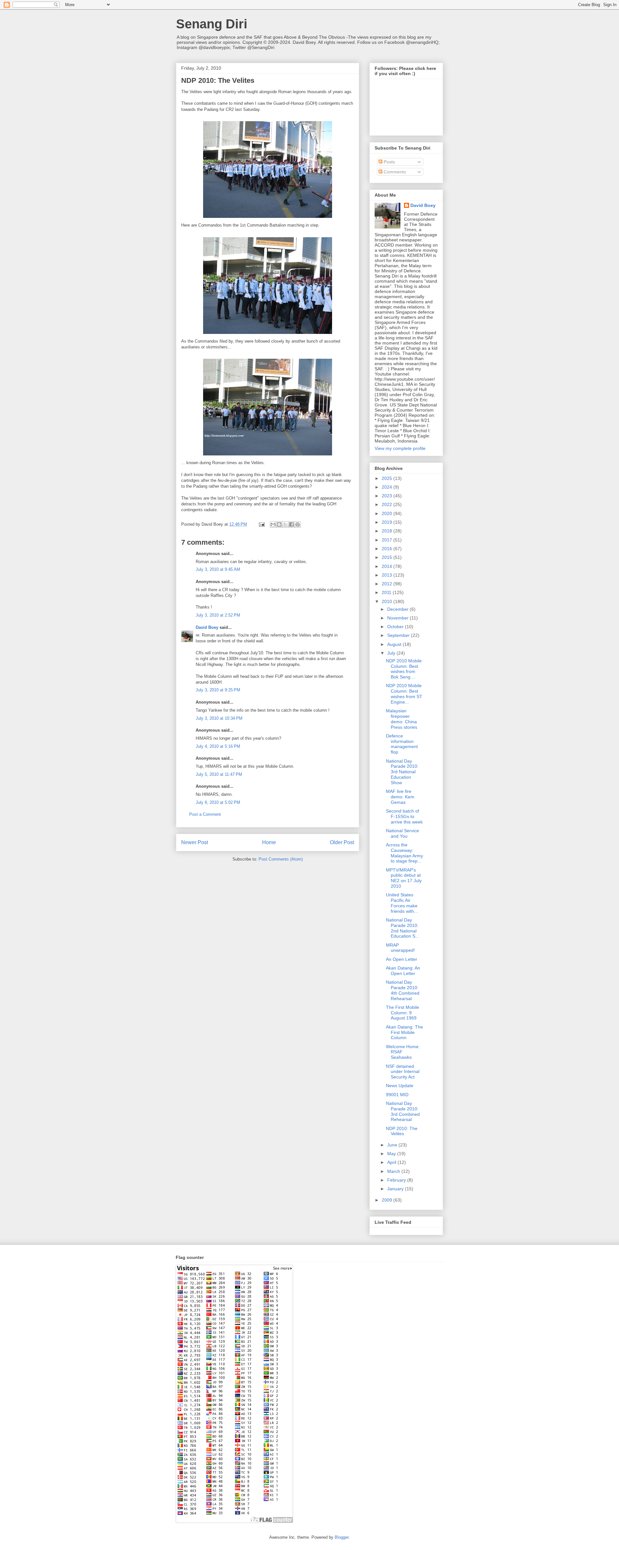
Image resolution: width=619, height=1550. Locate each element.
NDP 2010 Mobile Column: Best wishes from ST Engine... (404, 693)
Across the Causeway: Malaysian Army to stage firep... (404, 852)
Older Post (342, 842)
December (398, 609)
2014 (387, 566)
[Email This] (273, 524)
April (392, 1162)
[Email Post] (261, 524)
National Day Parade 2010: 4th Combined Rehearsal (402, 990)
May (392, 1153)
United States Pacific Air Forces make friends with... (402, 902)
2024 (387, 487)
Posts (388, 161)
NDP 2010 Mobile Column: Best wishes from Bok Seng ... (404, 668)
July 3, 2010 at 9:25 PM (218, 689)
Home (269, 842)
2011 (387, 592)
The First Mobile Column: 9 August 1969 (402, 1013)
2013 (387, 575)
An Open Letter (401, 959)
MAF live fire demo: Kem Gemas (400, 797)
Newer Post (194, 842)
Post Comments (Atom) (281, 859)
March (394, 1171)
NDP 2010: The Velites (402, 1131)
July (392, 653)
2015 (387, 557)
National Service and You (402, 833)
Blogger (342, 1537)
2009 (387, 1200)
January (396, 1188)
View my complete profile (400, 448)
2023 (387, 495)
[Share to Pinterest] (297, 524)
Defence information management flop (402, 744)
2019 (387, 522)
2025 (387, 478)
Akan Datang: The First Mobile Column (404, 1032)
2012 (387, 583)
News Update (399, 1085)
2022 (387, 504)
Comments (394, 171)
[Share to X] (285, 524)
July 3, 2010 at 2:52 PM (218, 615)
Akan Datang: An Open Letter (403, 970)
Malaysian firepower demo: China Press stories (401, 718)
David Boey (207, 627)
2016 (387, 548)
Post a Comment (205, 814)
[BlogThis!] (279, 524)
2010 (387, 601)
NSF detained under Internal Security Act (402, 1072)
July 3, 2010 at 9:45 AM (218, 569)
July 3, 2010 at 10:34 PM (219, 718)
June (392, 1144)
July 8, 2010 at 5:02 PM (218, 802)
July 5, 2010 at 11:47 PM (219, 774)
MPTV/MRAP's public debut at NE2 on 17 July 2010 (404, 878)
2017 (387, 539)
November (398, 617)
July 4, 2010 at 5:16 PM (218, 746)
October (396, 626)
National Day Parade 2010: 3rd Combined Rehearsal (403, 1111)
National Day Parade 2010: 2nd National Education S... (402, 928)
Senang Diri (211, 24)
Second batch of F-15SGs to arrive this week (404, 816)
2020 (387, 513)
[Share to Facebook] (291, 524)
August (395, 644)
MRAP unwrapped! (400, 947)
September (399, 635)
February (397, 1180)
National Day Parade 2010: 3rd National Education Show (402, 771)
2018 (387, 530)
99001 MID (397, 1094)
